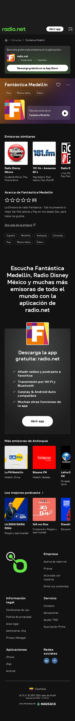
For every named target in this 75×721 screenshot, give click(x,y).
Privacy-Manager (16, 638)
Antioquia (42, 236)
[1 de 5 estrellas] (7, 200)
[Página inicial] (6, 40)
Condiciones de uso (17, 610)
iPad (8, 664)
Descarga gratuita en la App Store (37, 68)
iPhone (10, 657)
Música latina (24, 93)
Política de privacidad (18, 617)
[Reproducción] (65, 113)
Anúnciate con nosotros (52, 577)
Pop (9, 93)
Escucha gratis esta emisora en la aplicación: (34, 50)
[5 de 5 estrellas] (28, 200)
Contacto (49, 606)
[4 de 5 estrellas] (23, 200)
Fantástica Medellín (39, 115)
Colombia (58, 236)
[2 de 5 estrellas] (12, 200)
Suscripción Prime (54, 627)
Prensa (48, 568)
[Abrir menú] (70, 29)
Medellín (26, 236)
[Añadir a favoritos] (58, 85)
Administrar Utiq (16, 631)
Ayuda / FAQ (51, 620)
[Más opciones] (68, 85)
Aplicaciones (51, 613)
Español (11, 236)
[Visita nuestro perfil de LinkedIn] (46, 661)
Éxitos (40, 93)
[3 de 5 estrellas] (18, 200)
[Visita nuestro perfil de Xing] (54, 661)
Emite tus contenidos (56, 586)
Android (10, 671)
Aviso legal (12, 624)
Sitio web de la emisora (18, 225)
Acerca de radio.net (55, 561)
